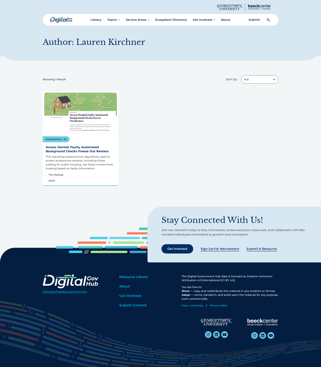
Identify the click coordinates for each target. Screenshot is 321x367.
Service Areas (136, 20)
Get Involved (202, 20)
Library (95, 20)
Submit (254, 20)
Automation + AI (56, 139)
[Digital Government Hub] (61, 20)
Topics (112, 20)
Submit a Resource (262, 249)
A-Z (246, 79)
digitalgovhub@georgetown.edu (65, 291)
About (225, 20)
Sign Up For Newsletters (220, 249)
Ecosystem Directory (171, 20)
